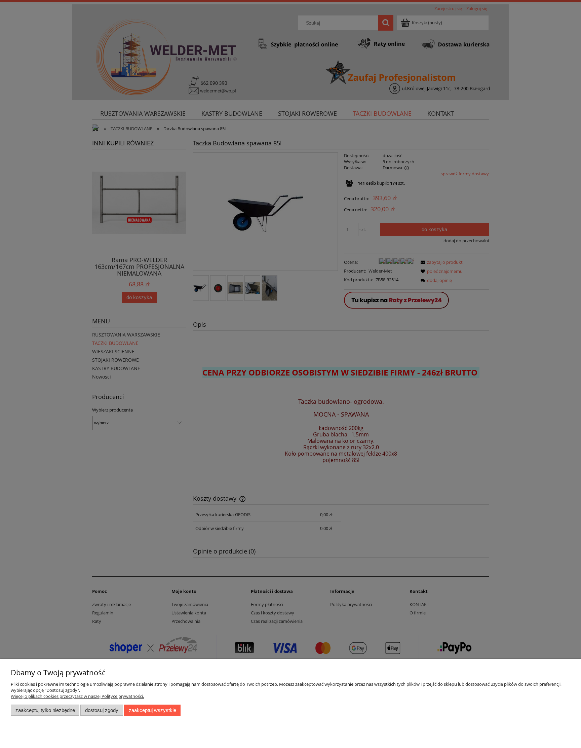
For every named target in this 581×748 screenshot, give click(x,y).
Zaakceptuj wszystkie (152, 710)
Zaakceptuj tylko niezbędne (45, 710)
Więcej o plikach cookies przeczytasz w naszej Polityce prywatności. (77, 696)
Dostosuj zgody (101, 710)
